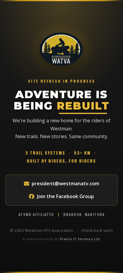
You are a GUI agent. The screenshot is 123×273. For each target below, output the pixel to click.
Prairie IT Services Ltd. (80, 239)
